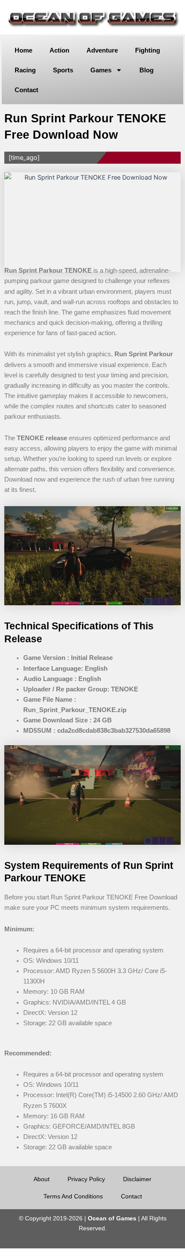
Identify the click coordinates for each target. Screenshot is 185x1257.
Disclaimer (137, 1179)
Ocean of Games (112, 1218)
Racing (25, 70)
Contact (26, 89)
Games (100, 70)
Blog (146, 70)
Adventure (102, 50)
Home (23, 50)
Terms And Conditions (73, 1196)
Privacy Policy (86, 1179)
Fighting (147, 50)
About (41, 1179)
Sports (63, 70)
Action (59, 50)
